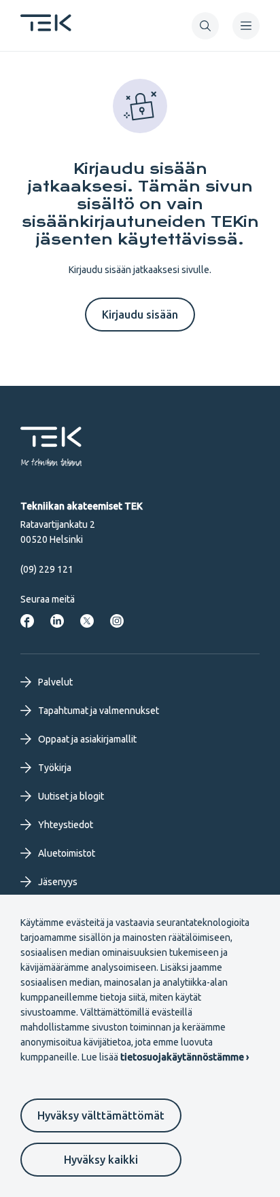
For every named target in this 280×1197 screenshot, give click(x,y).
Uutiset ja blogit (71, 796)
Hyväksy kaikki (101, 1160)
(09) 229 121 (46, 569)
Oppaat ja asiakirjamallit (87, 739)
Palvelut (55, 682)
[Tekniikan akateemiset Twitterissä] (87, 621)
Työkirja (54, 767)
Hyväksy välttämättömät (100, 1115)
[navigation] (246, 25)
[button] (205, 25)
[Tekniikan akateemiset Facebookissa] (27, 621)
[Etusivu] (45, 27)
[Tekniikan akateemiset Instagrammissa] (117, 621)
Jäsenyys (57, 881)
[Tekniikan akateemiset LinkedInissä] (57, 621)
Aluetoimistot (66, 853)
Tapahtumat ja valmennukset (98, 710)
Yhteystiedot (65, 824)
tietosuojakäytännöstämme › (184, 1057)
